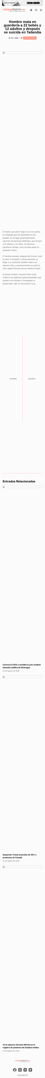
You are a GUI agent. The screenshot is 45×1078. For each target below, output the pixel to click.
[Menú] (41, 10)
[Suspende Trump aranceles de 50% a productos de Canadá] (22, 763)
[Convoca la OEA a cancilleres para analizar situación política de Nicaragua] (22, 573)
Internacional (30, 38)
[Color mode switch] (31, 10)
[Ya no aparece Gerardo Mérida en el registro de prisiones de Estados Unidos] (22, 953)
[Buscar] (36, 10)
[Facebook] (14, 1070)
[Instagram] (25, 1070)
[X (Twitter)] (20, 1070)
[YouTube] (30, 1070)
